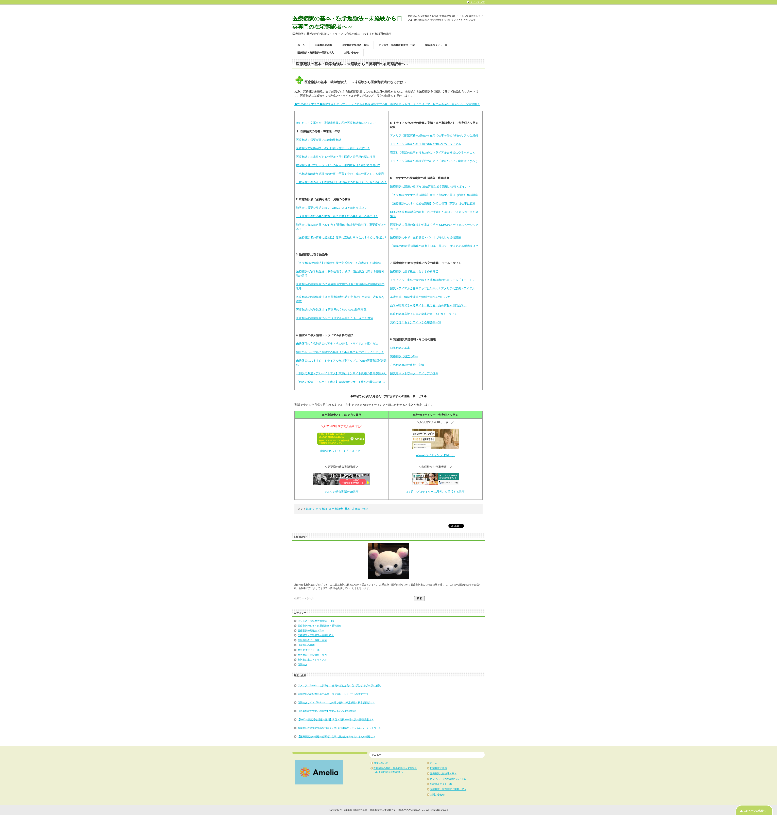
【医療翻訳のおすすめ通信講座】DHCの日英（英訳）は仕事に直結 (433, 203)
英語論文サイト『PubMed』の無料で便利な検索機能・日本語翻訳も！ (336, 702)
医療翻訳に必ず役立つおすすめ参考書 (414, 271)
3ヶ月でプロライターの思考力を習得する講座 (435, 491)
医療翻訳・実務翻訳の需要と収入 (315, 52)
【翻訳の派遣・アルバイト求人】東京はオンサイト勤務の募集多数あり (341, 373)
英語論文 (302, 664)
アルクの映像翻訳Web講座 (341, 491)
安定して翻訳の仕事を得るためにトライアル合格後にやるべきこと (432, 152)
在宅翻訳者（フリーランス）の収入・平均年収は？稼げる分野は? (338, 165)
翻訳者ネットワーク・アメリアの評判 (414, 373)
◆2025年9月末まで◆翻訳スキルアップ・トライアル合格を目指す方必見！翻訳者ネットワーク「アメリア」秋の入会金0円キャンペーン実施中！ (387, 104)
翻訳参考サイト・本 (436, 45)
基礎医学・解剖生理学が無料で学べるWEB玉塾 (420, 296)
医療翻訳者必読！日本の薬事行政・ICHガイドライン (423, 313)
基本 (347, 508)
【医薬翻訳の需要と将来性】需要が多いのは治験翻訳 (327, 711)
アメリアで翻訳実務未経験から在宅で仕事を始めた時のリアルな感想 (434, 135)
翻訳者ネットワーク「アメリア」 (341, 451)
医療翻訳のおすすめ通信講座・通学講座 (319, 625)
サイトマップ (477, 2)
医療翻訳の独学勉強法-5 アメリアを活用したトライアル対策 (334, 318)
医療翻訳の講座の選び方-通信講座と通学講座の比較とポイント (430, 186)
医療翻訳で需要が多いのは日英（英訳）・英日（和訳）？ (333, 148)
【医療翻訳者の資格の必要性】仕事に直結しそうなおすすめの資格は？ (341, 237)
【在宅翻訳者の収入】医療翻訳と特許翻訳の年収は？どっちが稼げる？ (341, 182)
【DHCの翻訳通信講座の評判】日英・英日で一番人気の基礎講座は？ (434, 246)
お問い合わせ (351, 52)
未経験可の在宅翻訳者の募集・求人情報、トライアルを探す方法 (337, 343)
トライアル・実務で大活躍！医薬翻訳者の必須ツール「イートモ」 (432, 280)
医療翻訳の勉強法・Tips (355, 45)
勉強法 (310, 508)
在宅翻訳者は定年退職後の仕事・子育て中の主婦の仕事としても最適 (340, 173)
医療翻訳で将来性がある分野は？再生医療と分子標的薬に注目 (335, 156)
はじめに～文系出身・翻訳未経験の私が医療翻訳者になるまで (335, 122)
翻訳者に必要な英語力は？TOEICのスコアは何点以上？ (331, 207)
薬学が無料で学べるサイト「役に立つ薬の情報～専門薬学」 (428, 305)
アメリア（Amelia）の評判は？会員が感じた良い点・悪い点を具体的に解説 (339, 685)
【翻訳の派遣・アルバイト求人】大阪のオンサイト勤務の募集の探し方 (341, 381)
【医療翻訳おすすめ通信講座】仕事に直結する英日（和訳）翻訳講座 (434, 195)
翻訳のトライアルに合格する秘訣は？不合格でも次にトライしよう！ (340, 352)
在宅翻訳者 (336, 508)
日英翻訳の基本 (323, 45)
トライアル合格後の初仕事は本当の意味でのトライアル (425, 144)
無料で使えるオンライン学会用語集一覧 (415, 322)
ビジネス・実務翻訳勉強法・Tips (397, 45)
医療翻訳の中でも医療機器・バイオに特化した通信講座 (425, 237)
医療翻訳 (321, 508)
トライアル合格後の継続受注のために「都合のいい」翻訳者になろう (434, 161)
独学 (365, 508)
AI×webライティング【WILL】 (435, 455)
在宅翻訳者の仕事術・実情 (407, 364)
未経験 (356, 508)
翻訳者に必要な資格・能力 (312, 654)
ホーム (301, 45)
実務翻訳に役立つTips (404, 356)
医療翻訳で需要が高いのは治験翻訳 (318, 139)
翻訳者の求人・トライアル (312, 659)
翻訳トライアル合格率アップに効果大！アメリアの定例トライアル (432, 288)
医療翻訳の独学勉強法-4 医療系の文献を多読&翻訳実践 (331, 309)
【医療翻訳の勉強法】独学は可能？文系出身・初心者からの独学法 (338, 263)
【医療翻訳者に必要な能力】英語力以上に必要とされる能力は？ (337, 216)
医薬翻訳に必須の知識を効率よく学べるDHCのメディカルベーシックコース (339, 728)
